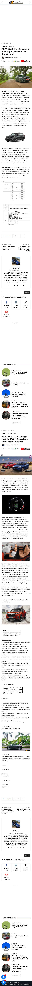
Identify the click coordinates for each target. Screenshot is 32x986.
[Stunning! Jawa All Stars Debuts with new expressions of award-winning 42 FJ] (6, 415)
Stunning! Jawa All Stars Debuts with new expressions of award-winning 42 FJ (20, 416)
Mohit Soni (9, 57)
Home (3, 43)
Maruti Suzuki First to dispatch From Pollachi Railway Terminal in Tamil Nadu (20, 405)
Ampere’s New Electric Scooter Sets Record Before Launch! (8, 248)
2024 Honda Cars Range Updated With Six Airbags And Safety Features (23, 248)
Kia (9, 46)
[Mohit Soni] (3, 57)
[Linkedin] (14, 284)
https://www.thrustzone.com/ (16, 270)
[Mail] (17, 284)
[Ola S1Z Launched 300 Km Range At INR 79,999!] (6, 372)
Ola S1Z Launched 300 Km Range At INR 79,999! (20, 373)
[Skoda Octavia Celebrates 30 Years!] (6, 383)
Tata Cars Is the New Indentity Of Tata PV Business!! (18, 394)
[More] (23, 236)
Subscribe (6, 310)
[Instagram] (11, 284)
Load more (15, 422)
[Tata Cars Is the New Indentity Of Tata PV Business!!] (6, 393)
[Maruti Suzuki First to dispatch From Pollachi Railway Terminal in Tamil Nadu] (6, 404)
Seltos (12, 46)
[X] (20, 284)
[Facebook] (8, 284)
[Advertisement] (16, 23)
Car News (8, 43)
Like (6, 301)
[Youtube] (23, 284)
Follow (16, 301)
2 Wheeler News (16, 370)
